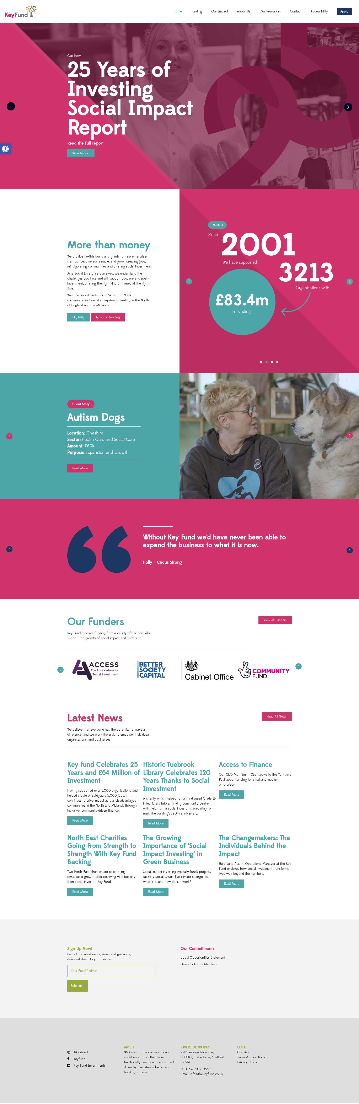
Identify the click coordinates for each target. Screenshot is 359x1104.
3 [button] (272, 362)
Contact (296, 11)
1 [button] (261, 362)
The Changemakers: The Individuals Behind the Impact (254, 846)
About (129, 1047)
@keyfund (80, 1052)
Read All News (277, 716)
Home (177, 11)
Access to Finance (245, 765)
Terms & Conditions (251, 1057)
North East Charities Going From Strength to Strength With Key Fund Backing (102, 850)
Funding (196, 11)
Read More (80, 468)
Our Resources (270, 11)
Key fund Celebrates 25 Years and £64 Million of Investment (103, 773)
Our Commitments (197, 948)
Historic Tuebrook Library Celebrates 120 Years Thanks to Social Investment (177, 777)
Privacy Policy (247, 1062)
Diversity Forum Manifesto (199, 964)
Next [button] (348, 107)
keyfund (79, 1059)
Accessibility (319, 11)
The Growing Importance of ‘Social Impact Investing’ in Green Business (175, 850)
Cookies (243, 1052)
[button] (5, 149)
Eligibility (78, 317)
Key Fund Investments (89, 1066)
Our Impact (219, 11)
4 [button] (277, 362)
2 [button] (267, 362)
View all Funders (275, 620)
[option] (179, 106)
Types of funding (108, 317)
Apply (344, 11)
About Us (243, 11)
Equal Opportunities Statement (203, 958)
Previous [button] (11, 106)
